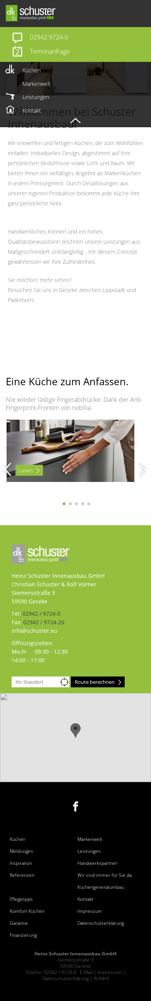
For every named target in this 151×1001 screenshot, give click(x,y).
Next (138, 469)
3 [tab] (76, 504)
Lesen (26, 470)
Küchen (18, 839)
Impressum (89, 911)
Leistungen (89, 851)
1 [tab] (64, 504)
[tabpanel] (75, 428)
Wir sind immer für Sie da (104, 875)
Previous (4, 469)
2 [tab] (70, 504)
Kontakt (85, 899)
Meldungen (21, 851)
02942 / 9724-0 (41, 613)
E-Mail (86, 972)
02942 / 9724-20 (43, 622)
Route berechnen (95, 681)
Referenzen (22, 875)
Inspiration (21, 863)
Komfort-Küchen (27, 911)
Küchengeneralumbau (100, 887)
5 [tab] (89, 504)
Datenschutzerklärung (100, 923)
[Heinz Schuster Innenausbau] (77, 13)
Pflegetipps (21, 899)
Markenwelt (89, 839)
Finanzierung (23, 935)
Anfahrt (101, 978)
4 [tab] (82, 504)
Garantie (19, 923)
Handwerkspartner (97, 863)
